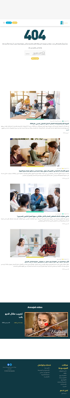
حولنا (15, 367)
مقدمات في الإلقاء (18, 322)
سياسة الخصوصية (10, 367)
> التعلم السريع (63, 375)
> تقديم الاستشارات (62, 382)
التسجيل (9, 22)
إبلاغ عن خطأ (35, 58)
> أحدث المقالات (63, 371)
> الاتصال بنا (47, 376)
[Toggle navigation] (4, 22)
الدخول (14, 22)
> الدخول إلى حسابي (45, 372)
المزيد (67, 130)
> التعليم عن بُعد (63, 377)
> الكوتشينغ (64, 379)
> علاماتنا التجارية (45, 374)
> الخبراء (65, 386)
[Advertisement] (35, 9)
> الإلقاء (65, 373)
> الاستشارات (63, 384)
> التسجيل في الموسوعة (44, 370)
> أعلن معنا (47, 368)
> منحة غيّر (64, 393)
